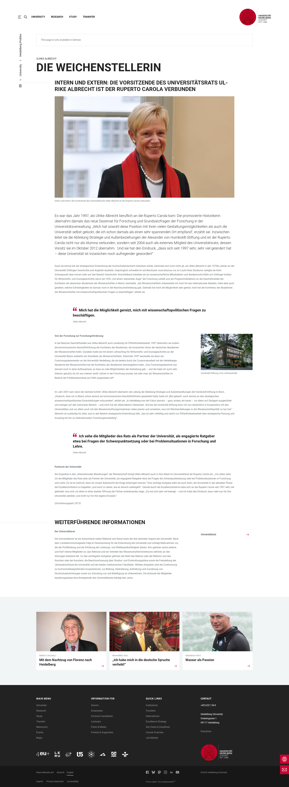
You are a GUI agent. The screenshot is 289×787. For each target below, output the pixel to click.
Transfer (89, 16)
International (152, 716)
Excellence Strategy (156, 721)
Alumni (95, 705)
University (38, 16)
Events (39, 732)
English (70, 772)
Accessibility (73, 781)
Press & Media (98, 727)
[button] (62, 698)
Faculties (150, 710)
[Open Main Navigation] (21, 17)
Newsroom (42, 727)
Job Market (152, 737)
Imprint (39, 781)
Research (57, 16)
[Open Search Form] (27, 17)
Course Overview (154, 732)
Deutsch (60, 772)
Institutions (152, 705)
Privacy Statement (55, 781)
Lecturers (96, 721)
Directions (206, 731)
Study (73, 16)
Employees (97, 710)
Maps (39, 737)
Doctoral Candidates (102, 716)
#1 (174, 781)
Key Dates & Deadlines (158, 727)
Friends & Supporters (102, 732)
